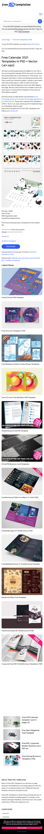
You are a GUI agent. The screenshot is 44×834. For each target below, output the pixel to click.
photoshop (26, 258)
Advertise (6, 817)
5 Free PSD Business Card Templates (15, 464)
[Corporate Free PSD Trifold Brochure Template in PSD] (22, 648)
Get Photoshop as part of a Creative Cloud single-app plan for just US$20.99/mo (22, 99)
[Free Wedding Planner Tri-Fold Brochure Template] (22, 548)
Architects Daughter (9, 241)
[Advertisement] (22, 690)
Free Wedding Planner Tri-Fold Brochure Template (21, 564)
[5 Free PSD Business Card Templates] (22, 448)
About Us (6, 813)
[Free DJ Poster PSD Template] (22, 281)
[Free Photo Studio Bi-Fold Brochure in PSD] (22, 614)
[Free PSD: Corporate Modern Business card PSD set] (11, 747)
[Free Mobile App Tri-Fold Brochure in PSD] (22, 514)
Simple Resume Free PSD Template (15, 431)
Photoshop (19, 29)
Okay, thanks (22, 828)
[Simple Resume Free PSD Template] (22, 414)
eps (19, 258)
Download (10, 246)
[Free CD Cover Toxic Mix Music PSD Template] (22, 381)
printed (37, 258)
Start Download (23, 32)
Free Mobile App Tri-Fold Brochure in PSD (17, 531)
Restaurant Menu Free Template (14, 597)
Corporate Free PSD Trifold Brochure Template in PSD (22, 664)
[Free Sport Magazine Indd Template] (11, 734)
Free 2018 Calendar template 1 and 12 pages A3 (30, 720)
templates (16, 260)
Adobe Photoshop (33, 44)
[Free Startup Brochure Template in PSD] (11, 760)
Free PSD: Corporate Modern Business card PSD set (31, 746)
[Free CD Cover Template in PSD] (22, 315)
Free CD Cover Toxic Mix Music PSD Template (18, 397)
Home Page (6, 40)
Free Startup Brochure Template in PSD (31, 757)
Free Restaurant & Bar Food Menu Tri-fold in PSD (20, 497)
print (32, 258)
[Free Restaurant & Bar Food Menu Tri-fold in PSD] (22, 481)
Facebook (13, 111)
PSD (3, 260)
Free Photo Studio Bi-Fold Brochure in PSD (18, 631)
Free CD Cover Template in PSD (13, 331)
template (8, 260)
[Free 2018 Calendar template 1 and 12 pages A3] (11, 721)
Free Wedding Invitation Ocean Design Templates (20, 364)
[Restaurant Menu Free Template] (22, 581)
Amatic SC (5, 236)
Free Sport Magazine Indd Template (30, 731)
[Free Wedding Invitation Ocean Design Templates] (22, 348)
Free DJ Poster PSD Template (13, 297)
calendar (14, 258)
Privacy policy (22, 831)
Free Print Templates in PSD (22, 40)
